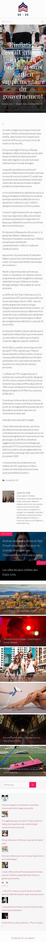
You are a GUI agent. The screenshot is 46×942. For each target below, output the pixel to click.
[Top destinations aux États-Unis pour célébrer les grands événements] (23, 680)
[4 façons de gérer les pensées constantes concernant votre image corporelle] (5, 799)
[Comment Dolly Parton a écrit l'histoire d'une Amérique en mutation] (5, 901)
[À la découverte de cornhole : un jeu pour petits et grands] (23, 774)
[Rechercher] (32, 785)
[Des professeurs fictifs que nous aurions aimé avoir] (5, 834)
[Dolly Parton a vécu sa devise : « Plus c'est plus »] (5, 917)
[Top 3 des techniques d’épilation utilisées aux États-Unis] (23, 711)
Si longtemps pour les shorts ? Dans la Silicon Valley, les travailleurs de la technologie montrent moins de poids (22, 824)
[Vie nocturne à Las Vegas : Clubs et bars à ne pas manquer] (23, 644)
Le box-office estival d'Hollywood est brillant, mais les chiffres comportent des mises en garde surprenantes (22, 875)
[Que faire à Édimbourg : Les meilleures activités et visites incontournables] (23, 613)
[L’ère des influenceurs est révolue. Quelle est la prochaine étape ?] (5, 850)
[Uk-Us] (23, 9)
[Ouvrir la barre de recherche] (42, 21)
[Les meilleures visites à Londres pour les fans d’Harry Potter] (23, 743)
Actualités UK (12, 480)
